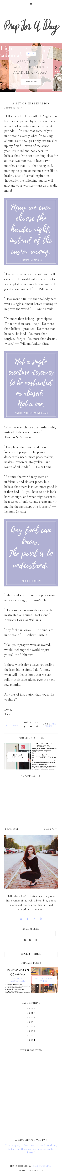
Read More (31, 82)
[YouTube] (41, 919)
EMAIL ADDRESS (30, 929)
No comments (13, 725)
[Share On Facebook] (24, 726)
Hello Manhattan (42, 1166)
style (31, 54)
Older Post (50, 829)
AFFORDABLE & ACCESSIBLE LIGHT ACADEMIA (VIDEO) (31, 67)
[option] (31, 67)
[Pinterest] (21, 919)
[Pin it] (37, 726)
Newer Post (11, 829)
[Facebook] (27, 919)
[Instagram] (34, 919)
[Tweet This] (31, 726)
